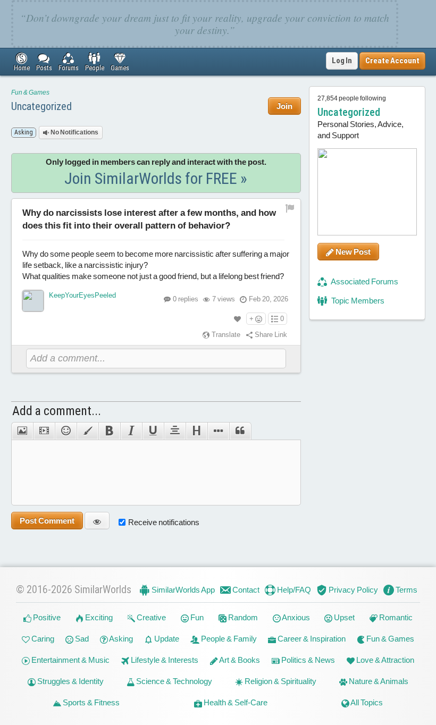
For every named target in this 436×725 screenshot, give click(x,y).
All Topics (366, 702)
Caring (42, 638)
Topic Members (357, 300)
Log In (342, 60)
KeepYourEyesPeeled (82, 295)
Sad (81, 638)
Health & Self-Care (234, 702)
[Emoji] (66, 431)
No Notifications (73, 132)
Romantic (395, 617)
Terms (405, 589)
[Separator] (218, 431)
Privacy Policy (352, 589)
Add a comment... (56, 410)
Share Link (270, 335)
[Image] (22, 431)
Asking (120, 638)
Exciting (98, 617)
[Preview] (97, 520)
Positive (46, 617)
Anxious (295, 617)
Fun (196, 617)
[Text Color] (87, 431)
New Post (352, 251)
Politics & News (307, 659)
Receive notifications (163, 522)
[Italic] (131, 431)
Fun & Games (30, 92)
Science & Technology (173, 681)
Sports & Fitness (90, 702)
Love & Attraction (384, 659)
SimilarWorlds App (182, 589)
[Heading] (196, 431)
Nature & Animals (377, 681)
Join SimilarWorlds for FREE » (155, 178)
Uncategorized (41, 106)
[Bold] (109, 431)
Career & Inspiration (311, 638)
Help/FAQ (293, 589)
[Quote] (240, 431)
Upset (343, 617)
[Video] (44, 431)
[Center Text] (175, 431)
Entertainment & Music (70, 659)
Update (166, 638)
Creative (150, 617)
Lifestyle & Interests (163, 659)
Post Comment (47, 520)
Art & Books (239, 659)
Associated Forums (364, 281)
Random (242, 617)
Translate (225, 335)
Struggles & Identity (70, 681)
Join (284, 106)
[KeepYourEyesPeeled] (33, 300)
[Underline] (153, 431)
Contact (245, 589)
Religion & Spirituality (279, 681)
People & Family (228, 638)
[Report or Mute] (290, 208)
